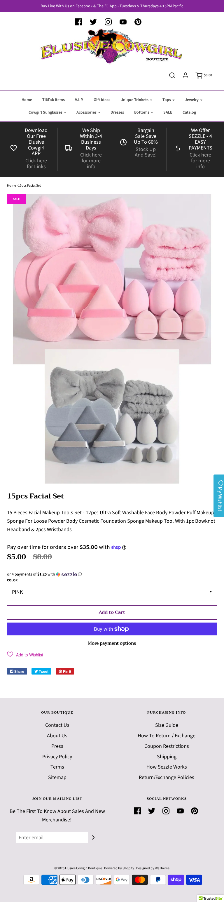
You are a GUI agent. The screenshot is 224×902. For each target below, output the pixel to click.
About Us (57, 735)
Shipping (166, 756)
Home (27, 100)
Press (57, 746)
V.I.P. (79, 100)
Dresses (117, 112)
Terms (57, 767)
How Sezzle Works (166, 767)
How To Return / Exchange (166, 735)
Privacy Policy (57, 756)
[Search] (172, 75)
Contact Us (57, 725)
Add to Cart (112, 612)
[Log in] (185, 75)
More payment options (112, 643)
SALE (167, 112)
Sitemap (57, 777)
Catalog (189, 112)
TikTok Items (53, 100)
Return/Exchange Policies (166, 777)
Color (12, 580)
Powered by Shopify (119, 868)
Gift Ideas (102, 100)
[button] (112, 574)
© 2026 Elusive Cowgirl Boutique (78, 868)
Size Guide (166, 725)
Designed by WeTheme (152, 868)
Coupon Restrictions (166, 746)
